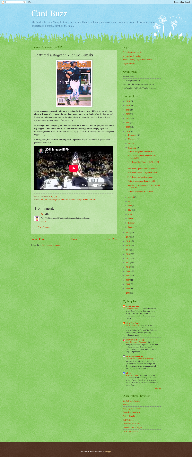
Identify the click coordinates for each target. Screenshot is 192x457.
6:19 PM (44, 221)
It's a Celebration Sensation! (136, 342)
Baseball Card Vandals (131, 400)
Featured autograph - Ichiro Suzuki (141, 181)
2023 (128, 114)
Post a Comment (44, 227)
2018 (128, 232)
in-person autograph (74, 199)
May (130, 209)
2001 (42, 199)
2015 (128, 245)
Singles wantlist (129, 63)
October (131, 143)
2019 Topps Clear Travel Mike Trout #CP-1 (143, 163)
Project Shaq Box (129, 416)
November (132, 139)
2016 (128, 241)
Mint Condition (132, 306)
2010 (128, 267)
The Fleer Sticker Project (132, 427)
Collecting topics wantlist (133, 52)
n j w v (128, 373)
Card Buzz (49, 13)
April (130, 214)
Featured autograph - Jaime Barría (140, 151)
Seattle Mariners (89, 199)
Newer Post (37, 239)
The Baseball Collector (131, 423)
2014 (128, 249)
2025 (128, 105)
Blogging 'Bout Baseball (132, 408)
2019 (128, 131)
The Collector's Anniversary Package (140, 358)
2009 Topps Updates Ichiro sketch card (142, 168)
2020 (128, 127)
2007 (128, 280)
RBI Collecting (129, 420)
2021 (128, 122)
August (131, 197)
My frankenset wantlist (132, 55)
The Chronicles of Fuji (135, 339)
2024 (128, 109)
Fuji (42, 214)
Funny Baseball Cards (131, 412)
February (132, 222)
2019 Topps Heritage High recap (140, 176)
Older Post (111, 239)
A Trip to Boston (132, 375)
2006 (128, 284)
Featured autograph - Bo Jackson (140, 191)
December (132, 135)
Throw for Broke (132, 308)
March (131, 218)
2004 (128, 292)
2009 (128, 271)
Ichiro (63, 199)
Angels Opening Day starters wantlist (137, 59)
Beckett (126, 404)
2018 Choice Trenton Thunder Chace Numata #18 (141, 156)
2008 (128, 275)
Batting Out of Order (135, 356)
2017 (128, 236)
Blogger (108, 451)
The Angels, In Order (131, 431)
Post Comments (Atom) (51, 245)
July (130, 201)
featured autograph (52, 199)
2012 (128, 258)
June (130, 205)
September (132, 147)
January (131, 227)
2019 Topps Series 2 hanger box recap (142, 172)
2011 (128, 262)
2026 (128, 101)
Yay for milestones (133, 325)
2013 (128, 254)
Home (74, 239)
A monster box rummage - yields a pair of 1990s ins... (143, 186)
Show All (158, 388)
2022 (128, 118)
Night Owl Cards (133, 323)
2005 (128, 288)
